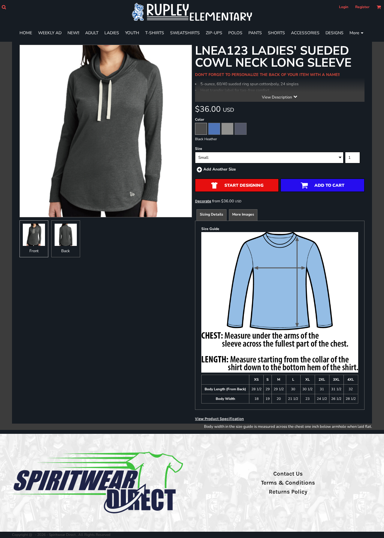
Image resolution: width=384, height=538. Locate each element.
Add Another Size (219, 169)
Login (343, 7)
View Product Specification (219, 418)
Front (34, 251)
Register (362, 7)
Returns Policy (288, 491)
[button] (4, 7)
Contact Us (288, 473)
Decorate (203, 201)
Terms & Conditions (288, 482)
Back (65, 251)
